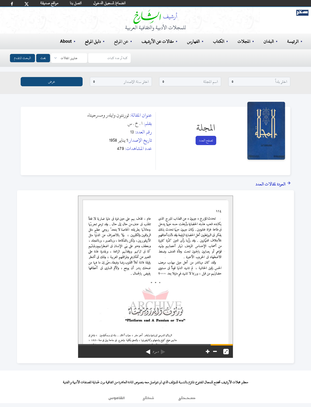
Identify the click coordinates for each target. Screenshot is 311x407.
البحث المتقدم (22, 58)
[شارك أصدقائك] (12, 4)
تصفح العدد (206, 140)
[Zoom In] (207, 352)
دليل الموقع (93, 41)
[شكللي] (148, 399)
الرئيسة (293, 41)
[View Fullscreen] (226, 352)
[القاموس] (117, 399)
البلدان (269, 41)
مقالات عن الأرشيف (158, 41)
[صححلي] (187, 399)
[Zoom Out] (215, 352)
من (155, 352)
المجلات (244, 41)
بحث (43, 58)
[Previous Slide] (163, 350)
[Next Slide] (148, 350)
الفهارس (193, 41)
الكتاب (218, 41)
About (66, 41)
